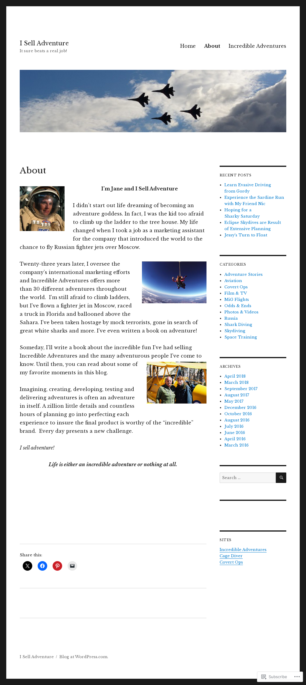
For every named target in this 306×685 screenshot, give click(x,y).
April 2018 (235, 376)
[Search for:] (248, 477)
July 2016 (234, 426)
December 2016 (240, 407)
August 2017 (236, 395)
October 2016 (238, 413)
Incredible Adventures (257, 46)
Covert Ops (236, 287)
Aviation (233, 280)
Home (188, 46)
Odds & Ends (237, 305)
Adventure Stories (243, 274)
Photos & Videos (241, 312)
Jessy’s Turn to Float (245, 235)
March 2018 (236, 382)
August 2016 (237, 420)
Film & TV (235, 293)
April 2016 (235, 438)
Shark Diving (238, 324)
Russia (231, 318)
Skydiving (234, 330)
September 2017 (241, 388)
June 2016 (234, 432)
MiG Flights (236, 299)
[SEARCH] (281, 477)
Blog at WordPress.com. (83, 656)
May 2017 (234, 401)
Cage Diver (231, 555)
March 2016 (236, 445)
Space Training (240, 337)
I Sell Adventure (44, 43)
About (212, 46)
